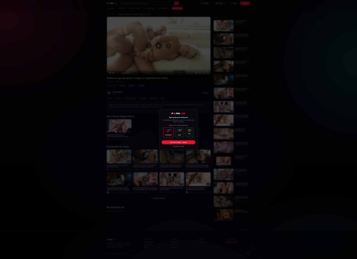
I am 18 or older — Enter (178, 142)
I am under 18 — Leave (178, 146)
